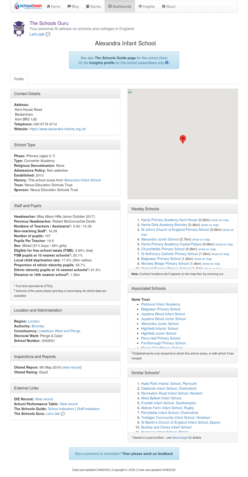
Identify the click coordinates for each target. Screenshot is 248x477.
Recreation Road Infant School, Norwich (171, 393)
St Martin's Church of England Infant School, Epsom (181, 422)
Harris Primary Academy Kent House (169, 219)
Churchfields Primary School (163, 248)
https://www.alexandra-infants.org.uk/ (58, 128)
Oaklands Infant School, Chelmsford (168, 388)
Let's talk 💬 (40, 34)
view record (71, 367)
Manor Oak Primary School (162, 347)
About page (180, 437)
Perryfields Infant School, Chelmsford (169, 412)
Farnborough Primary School (163, 342)
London (34, 321)
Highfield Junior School (158, 333)
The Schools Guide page (115, 57)
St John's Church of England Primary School (175, 229)
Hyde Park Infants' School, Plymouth (169, 383)
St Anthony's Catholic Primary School (169, 253)
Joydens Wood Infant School (163, 313)
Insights (148, 6)
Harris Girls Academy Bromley (164, 224)
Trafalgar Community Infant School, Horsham (175, 417)
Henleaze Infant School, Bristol (164, 431)
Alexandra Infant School (82, 180)
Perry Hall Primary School (160, 338)
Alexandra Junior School (159, 239)
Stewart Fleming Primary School (165, 268)
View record (44, 398)
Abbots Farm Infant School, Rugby (167, 407)
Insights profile (102, 62)
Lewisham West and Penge (59, 330)
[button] (183, 139)
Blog (75, 6)
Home (55, 6)
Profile (19, 78)
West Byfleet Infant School (161, 398)
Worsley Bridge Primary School (165, 263)
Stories (95, 6)
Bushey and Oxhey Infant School (166, 427)
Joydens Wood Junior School (163, 318)
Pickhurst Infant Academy (160, 304)
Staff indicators (88, 408)
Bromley (38, 325)
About (170, 6)
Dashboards (121, 6)
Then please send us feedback (147, 453)
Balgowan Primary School (160, 258)
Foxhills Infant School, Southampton (168, 402)
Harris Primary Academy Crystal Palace (171, 244)
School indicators (61, 408)
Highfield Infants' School (159, 328)
